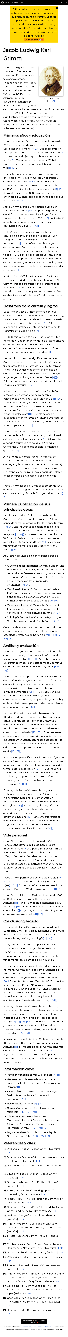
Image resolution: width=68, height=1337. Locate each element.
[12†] (15, 885)
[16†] (23, 1021)
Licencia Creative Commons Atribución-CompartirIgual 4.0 (36, 1326)
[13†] (18, 906)
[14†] (49, 938)
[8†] (10, 526)
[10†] (30, 659)
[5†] (33, 181)
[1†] (54, 101)
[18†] (29, 1111)
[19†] (34, 1111)
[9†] (55, 600)
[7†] (5, 526)
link (9, 1152)
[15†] (18, 1021)
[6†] (30, 210)
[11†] (35, 659)
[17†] (28, 1021)
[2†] (36, 148)
